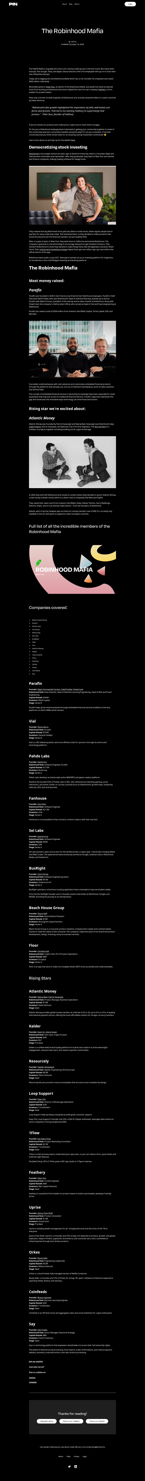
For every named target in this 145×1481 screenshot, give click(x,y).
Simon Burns (42, 727)
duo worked (100, 426)
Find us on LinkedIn (97, 1421)
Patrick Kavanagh (55, 997)
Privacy (76, 1456)
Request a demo (46, 1421)
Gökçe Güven (51, 1032)
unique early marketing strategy (53, 249)
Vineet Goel (78, 689)
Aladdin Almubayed (45, 1067)
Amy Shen (41, 804)
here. (73, 140)
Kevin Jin (41, 1032)
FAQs (68, 1456)
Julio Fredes (42, 1330)
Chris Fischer (42, 874)
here (97, 125)
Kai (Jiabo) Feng (44, 1139)
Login (130, 4)
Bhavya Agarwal (44, 1297)
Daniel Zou (42, 762)
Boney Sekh (42, 1258)
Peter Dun (50, 87)
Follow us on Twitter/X (71, 1421)
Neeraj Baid (42, 997)
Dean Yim (41, 1099)
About (64, 4)
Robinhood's (34, 153)
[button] (77, 4)
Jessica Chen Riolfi (45, 1213)
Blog (70, 4)
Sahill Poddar (66, 689)
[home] (13, 4)
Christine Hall (43, 951)
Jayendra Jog (42, 836)
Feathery (102, 89)
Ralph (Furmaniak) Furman (49, 689)
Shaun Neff (42, 913)
